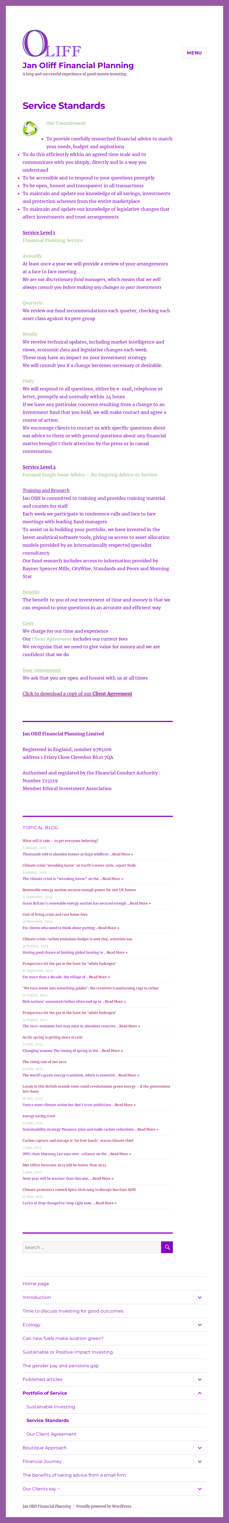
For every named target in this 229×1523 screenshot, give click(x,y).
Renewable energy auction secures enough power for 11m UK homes (79, 890)
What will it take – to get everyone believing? (60, 841)
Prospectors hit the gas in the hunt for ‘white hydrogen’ (69, 963)
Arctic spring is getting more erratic (53, 1037)
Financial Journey (42, 1461)
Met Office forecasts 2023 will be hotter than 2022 (64, 1165)
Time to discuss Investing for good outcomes (73, 1311)
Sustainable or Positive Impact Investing (68, 1352)
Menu (194, 53)
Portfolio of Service (45, 1393)
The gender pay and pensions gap (61, 1365)
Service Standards (48, 1420)
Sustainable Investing (51, 1406)
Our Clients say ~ (41, 1488)
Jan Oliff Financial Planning (78, 65)
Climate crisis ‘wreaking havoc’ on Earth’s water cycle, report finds (79, 865)
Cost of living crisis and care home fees (55, 914)
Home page (36, 1283)
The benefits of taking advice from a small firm (74, 1475)
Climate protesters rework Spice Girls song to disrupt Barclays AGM (79, 1190)
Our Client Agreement (52, 1434)
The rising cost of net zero (44, 1062)
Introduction (37, 1297)
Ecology (31, 1324)
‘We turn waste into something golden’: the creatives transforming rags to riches (91, 988)
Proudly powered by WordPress (104, 1506)
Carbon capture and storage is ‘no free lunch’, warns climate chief (78, 1140)
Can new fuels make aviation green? (63, 1338)
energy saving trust (39, 1116)
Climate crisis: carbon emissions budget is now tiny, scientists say (77, 939)
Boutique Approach (45, 1447)
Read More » (122, 854)
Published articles (42, 1379)
